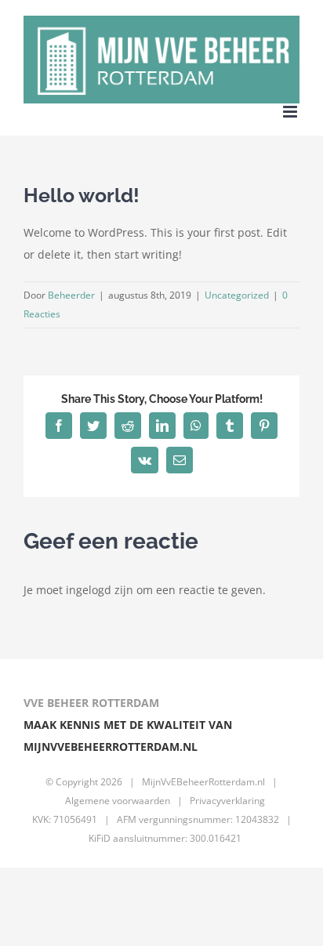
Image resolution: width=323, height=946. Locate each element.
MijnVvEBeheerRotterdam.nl (203, 781)
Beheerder (71, 295)
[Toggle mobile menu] (291, 111)
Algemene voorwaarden (117, 800)
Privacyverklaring (227, 800)
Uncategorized (237, 295)
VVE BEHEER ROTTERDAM (91, 702)
